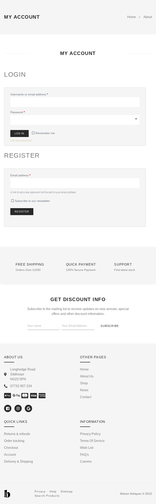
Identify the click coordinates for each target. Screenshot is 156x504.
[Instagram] (18, 408)
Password (17, 112)
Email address (20, 175)
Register (22, 211)
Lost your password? (21, 140)
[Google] (28, 408)
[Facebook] (7, 408)
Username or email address (29, 94)
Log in (19, 133)
